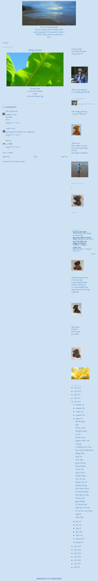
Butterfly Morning (81, 431)
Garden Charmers (80, 463)
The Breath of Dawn (81, 492)
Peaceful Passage (80, 476)
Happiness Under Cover (82, 441)
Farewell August (80, 421)
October (78, 412)
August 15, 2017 (13, 123)
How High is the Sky (82, 495)
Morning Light (80, 498)
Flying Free (78, 457)
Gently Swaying (80, 501)
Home (35, 157)
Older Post (64, 157)
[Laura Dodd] (71, 188)
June (77, 525)
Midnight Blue (79, 453)
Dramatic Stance (80, 437)
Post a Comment (8, 153)
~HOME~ (5, 43)
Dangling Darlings (81, 485)
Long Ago (78, 444)
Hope (77, 425)
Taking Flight (79, 517)
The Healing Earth (81, 504)
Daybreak (78, 514)
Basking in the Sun (81, 482)
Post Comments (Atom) (18, 162)
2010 (75, 567)
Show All (93, 254)
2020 (76, 391)
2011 (75, 564)
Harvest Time (79, 469)
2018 (75, 398)
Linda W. (9, 128)
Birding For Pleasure (79, 244)
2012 (75, 560)
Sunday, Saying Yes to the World (83, 239)
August (78, 419)
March (78, 535)
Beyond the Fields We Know (82, 238)
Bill (7, 141)
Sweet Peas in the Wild (82, 508)
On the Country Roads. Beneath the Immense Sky (82, 234)
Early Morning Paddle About (84, 450)
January (78, 542)
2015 (75, 550)
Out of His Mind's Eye (79, 114)
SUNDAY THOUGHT (80, 245)
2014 (75, 553)
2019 (75, 395)
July (77, 521)
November (79, 408)
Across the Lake (80, 479)
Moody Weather (80, 466)
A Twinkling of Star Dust (83, 447)
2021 (75, 388)
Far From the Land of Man (83, 511)
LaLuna (78, 434)
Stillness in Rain (80, 428)
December (79, 405)
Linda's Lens (77, 247)
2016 (75, 546)
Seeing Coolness (35, 50)
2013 (75, 557)
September (79, 415)
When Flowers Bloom (82, 488)
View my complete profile (86, 104)
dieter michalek (10, 111)
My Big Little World (79, 232)
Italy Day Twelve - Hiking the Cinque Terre (82, 250)
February (78, 539)
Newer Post (6, 157)
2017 (75, 402)
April (77, 532)
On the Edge (79, 460)
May (77, 528)
